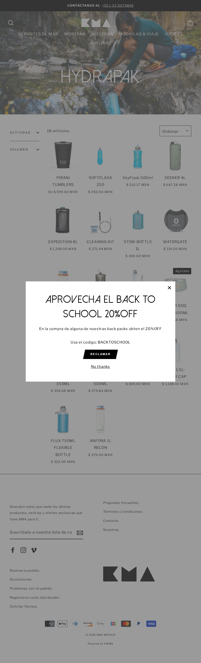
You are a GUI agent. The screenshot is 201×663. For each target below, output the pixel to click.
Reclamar (100, 354)
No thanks (100, 366)
